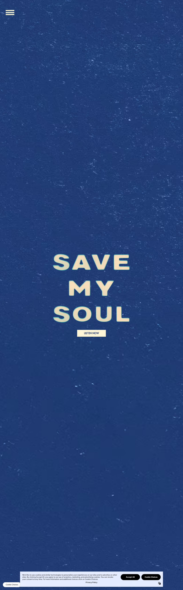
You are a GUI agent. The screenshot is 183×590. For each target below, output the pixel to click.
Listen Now (91, 333)
